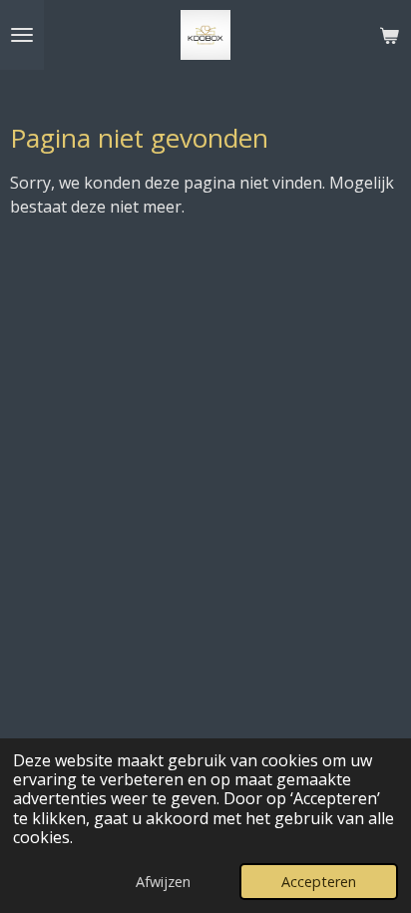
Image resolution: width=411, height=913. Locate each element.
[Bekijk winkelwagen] (389, 35)
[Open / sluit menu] (22, 35)
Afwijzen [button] (163, 881)
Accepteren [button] (318, 881)
